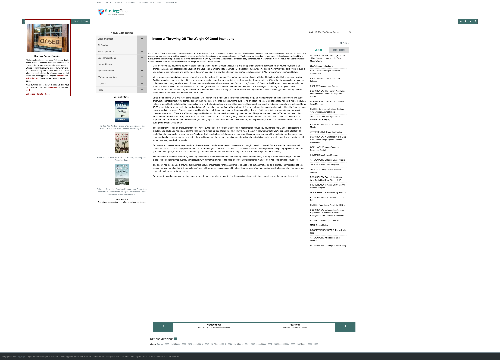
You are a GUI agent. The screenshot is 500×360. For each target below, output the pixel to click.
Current (160, 344)
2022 (184, 344)
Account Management (167, 2)
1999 (316, 344)
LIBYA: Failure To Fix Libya (321, 65)
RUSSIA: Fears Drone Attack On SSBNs (327, 204)
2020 (195, 344)
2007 (270, 344)
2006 (276, 344)
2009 (259, 344)
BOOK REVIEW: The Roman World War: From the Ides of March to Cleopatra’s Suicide (327, 93)
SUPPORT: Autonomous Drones (324, 86)
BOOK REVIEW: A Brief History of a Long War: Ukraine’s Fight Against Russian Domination (328, 139)
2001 (304, 344)
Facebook (52, 87)
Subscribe (30, 94)
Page (116, 12)
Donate (40, 94)
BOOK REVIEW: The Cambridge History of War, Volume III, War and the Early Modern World (327, 58)
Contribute (131, 2)
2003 (293, 344)
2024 (173, 344)
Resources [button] (80, 21)
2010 (253, 344)
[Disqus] (254, 287)
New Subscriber (146, 2)
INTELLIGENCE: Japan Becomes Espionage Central (324, 148)
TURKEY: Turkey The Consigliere (324, 164)
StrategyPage (20, 356)
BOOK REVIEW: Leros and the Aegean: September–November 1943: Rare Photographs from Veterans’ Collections (327, 212)
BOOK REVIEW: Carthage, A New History (328, 245)
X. (29, 90)
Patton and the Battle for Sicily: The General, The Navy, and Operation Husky (121, 158)
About (108, 2)
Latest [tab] (318, 49)
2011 (247, 344)
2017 (213, 344)
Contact (118, 2)
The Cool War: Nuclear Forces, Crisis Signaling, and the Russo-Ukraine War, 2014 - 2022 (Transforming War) (122, 127)
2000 (310, 344)
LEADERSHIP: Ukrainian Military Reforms (328, 192)
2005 (281, 344)
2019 (201, 344)
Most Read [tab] (339, 49)
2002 (299, 344)
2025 (167, 344)
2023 (178, 344)
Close (47, 94)
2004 (287, 344)
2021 (190, 344)
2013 (236, 344)
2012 (241, 344)
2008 (264, 344)
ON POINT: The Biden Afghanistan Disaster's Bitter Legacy (325, 118)
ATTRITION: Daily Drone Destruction (326, 131)
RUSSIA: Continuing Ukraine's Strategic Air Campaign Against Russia (327, 110)
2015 (224, 344)
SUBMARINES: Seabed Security (324, 154)
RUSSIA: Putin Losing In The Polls (324, 220)
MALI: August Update (319, 225)
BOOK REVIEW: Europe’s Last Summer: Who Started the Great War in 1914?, (327, 178)
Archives (346, 43)
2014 (230, 344)
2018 (207, 344)
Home (99, 2)
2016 (218, 344)
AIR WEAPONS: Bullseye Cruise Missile (327, 159)
